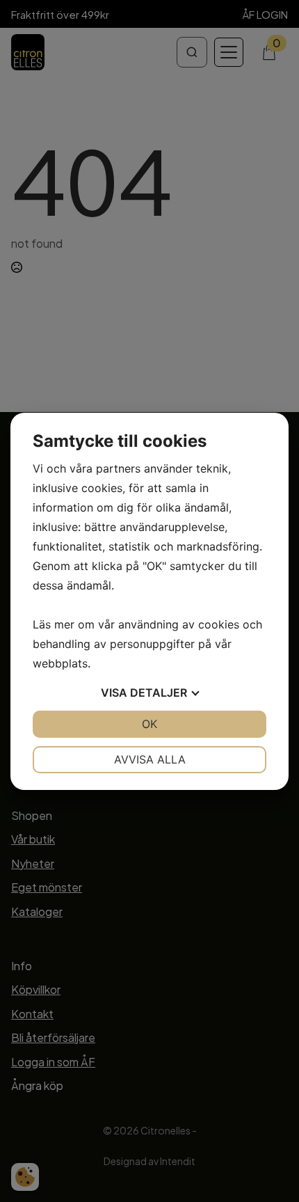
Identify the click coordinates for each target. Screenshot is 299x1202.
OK (149, 724)
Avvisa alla (150, 759)
